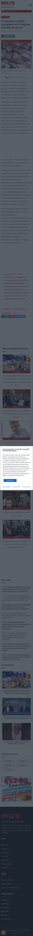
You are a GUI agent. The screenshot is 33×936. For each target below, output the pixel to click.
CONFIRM (10, 480)
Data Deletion (6, 486)
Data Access (16, 486)
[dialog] (16, 468)
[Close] (29, 449)
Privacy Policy (26, 486)
